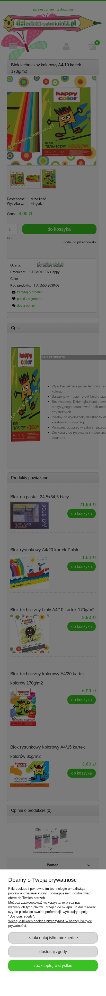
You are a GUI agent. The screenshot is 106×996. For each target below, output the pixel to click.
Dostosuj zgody (53, 951)
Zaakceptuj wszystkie (53, 965)
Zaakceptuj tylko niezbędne (53, 937)
